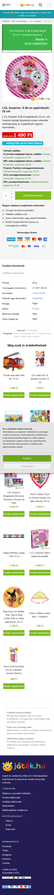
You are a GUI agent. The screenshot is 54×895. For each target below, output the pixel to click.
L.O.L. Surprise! (35, 21)
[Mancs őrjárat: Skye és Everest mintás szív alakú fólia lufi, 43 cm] (40, 479)
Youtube (6, 863)
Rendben (27, 458)
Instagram (7, 855)
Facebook (7, 846)
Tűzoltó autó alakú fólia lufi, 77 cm (13, 377)
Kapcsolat (10, 829)
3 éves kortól (39, 293)
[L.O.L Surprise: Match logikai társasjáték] (40, 539)
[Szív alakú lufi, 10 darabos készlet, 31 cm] (40, 359)
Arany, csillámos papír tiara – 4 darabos (39, 615)
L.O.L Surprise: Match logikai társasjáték (40, 554)
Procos (36, 308)
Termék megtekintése (13, 395)
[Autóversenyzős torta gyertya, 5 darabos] (14, 420)
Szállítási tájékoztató (11, 801)
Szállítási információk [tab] (13, 273)
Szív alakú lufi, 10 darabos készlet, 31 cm (40, 378)
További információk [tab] (13, 266)
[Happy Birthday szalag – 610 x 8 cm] (14, 536)
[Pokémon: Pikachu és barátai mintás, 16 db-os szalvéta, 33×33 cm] (40, 420)
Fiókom (9, 821)
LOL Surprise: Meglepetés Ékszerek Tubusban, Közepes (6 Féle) (13, 497)
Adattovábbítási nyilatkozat (14, 810)
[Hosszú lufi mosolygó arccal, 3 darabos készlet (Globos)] (14, 655)
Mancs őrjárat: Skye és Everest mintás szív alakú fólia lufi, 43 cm (40, 497)
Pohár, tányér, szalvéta (30, 336)
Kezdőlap (6, 21)
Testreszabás (27, 466)
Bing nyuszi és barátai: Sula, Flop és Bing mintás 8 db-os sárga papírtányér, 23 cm (13, 616)
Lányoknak (38, 298)
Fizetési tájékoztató (11, 797)
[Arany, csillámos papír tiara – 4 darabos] (40, 598)
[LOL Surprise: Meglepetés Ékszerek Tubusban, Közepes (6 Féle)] (14, 479)
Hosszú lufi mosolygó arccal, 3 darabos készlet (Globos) (14, 670)
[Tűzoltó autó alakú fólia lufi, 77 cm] (14, 361)
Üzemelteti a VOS (10, 873)
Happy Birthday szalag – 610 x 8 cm (13, 554)
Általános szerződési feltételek (16, 793)
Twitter (5, 850)
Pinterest (6, 859)
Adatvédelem (8, 806)
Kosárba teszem (33, 195)
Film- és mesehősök (19, 21)
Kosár (8, 825)
